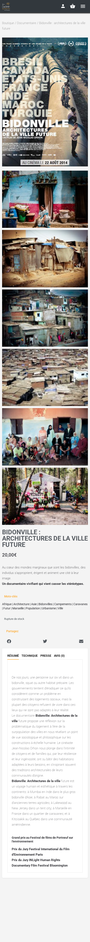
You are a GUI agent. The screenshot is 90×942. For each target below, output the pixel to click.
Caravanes (80, 604)
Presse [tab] (45, 655)
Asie (34, 604)
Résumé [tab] (13, 655)
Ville (60, 608)
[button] (9, 641)
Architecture (21, 604)
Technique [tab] (30, 655)
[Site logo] (6, 6)
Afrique (7, 604)
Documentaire (26, 23)
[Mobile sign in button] (63, 6)
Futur (6, 608)
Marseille (18, 608)
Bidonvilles (45, 604)
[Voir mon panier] (72, 6)
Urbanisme (49, 608)
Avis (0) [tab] (59, 655)
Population (33, 608)
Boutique (8, 23)
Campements (63, 604)
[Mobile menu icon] (83, 6)
